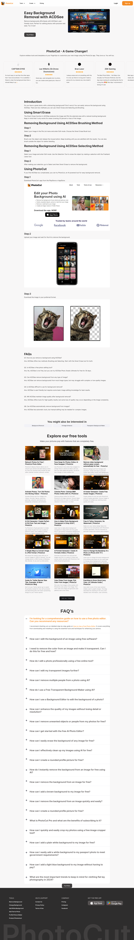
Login (116, 3)
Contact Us (38, 902)
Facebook (65, 908)
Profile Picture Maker (15, 915)
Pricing (64, 902)
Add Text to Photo (14, 911)
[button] (22, 3)
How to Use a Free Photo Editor (84, 626)
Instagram (65, 905)
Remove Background (15, 902)
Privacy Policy (39, 905)
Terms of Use (39, 908)
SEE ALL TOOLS (67, 598)
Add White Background (16, 908)
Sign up (127, 3)
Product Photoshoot (15, 918)
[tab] (67, 620)
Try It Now (30, 35)
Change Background (15, 905)
